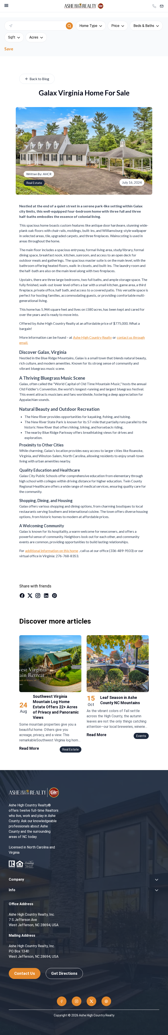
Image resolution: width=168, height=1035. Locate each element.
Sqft (11, 37)
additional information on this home (51, 550)
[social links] (22, 595)
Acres (33, 37)
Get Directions (64, 973)
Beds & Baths (143, 26)
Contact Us (24, 973)
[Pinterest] (106, 1001)
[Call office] (154, 6)
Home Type (88, 26)
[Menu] (6, 5)
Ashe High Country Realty (92, 337)
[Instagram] (76, 1001)
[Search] (69, 25)
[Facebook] (61, 1001)
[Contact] (162, 6)
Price (115, 26)
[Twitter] (91, 1001)
